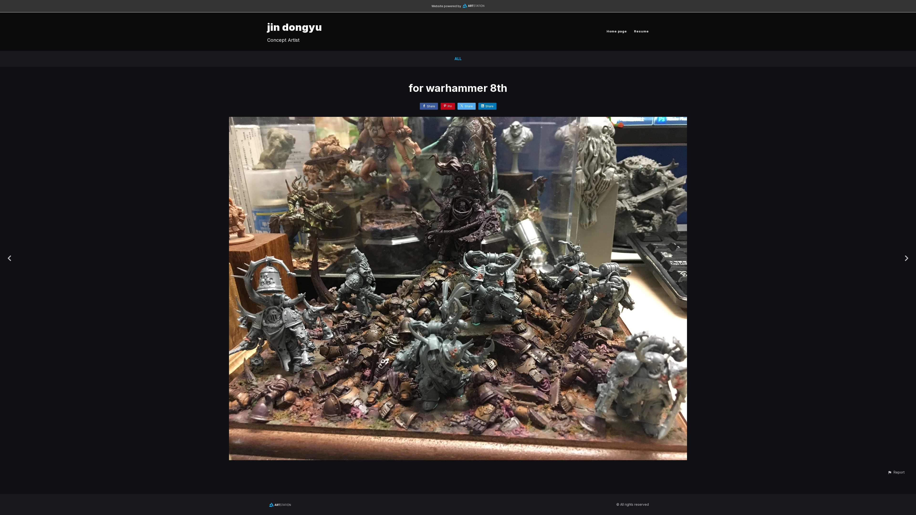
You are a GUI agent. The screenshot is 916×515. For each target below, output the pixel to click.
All (458, 58)
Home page (617, 31)
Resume (641, 31)
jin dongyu (294, 27)
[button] (896, 472)
